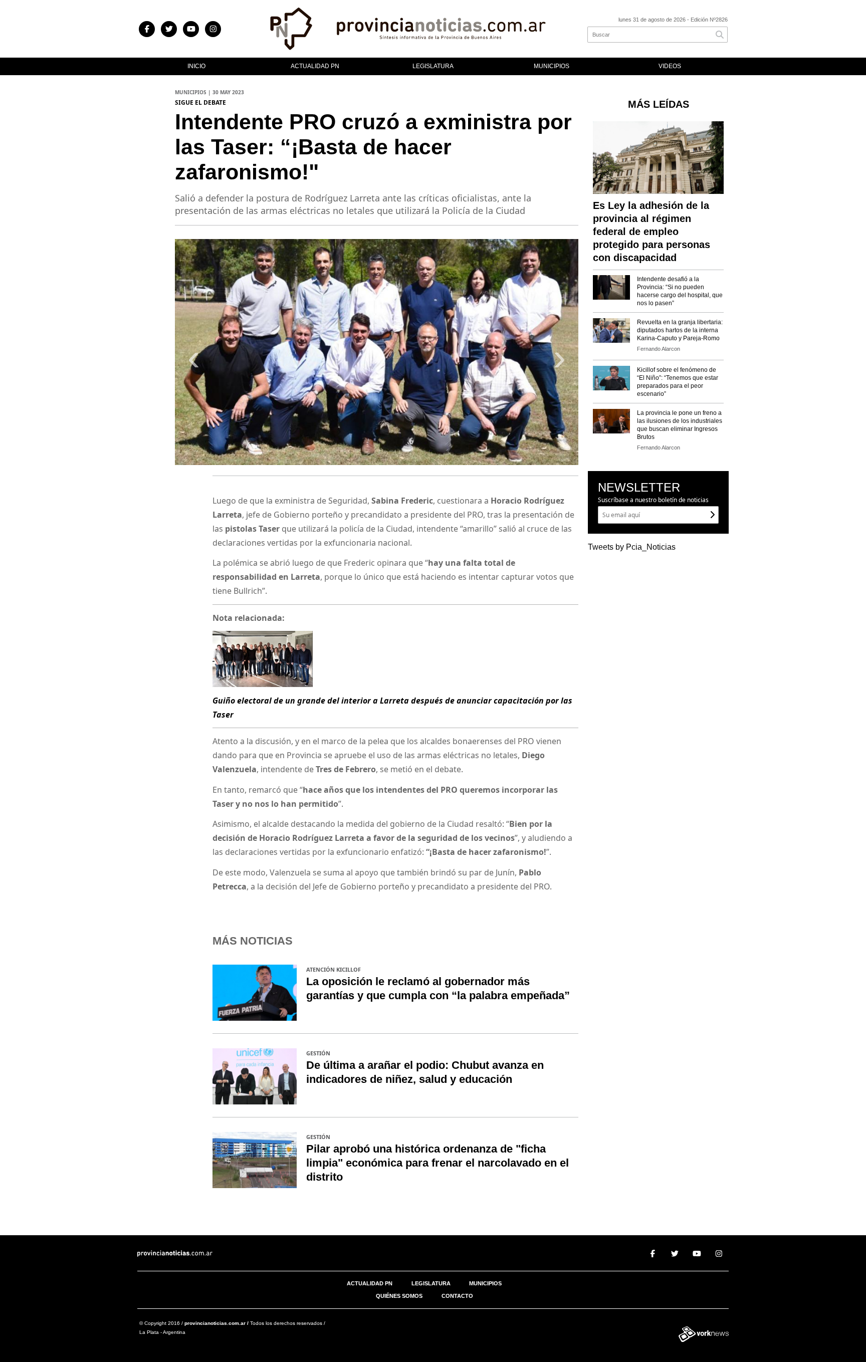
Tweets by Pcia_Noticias (632, 547)
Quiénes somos (399, 1296)
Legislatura (433, 66)
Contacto (457, 1296)
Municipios (551, 66)
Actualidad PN (315, 66)
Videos (670, 66)
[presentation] (193, 362)
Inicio (196, 66)
